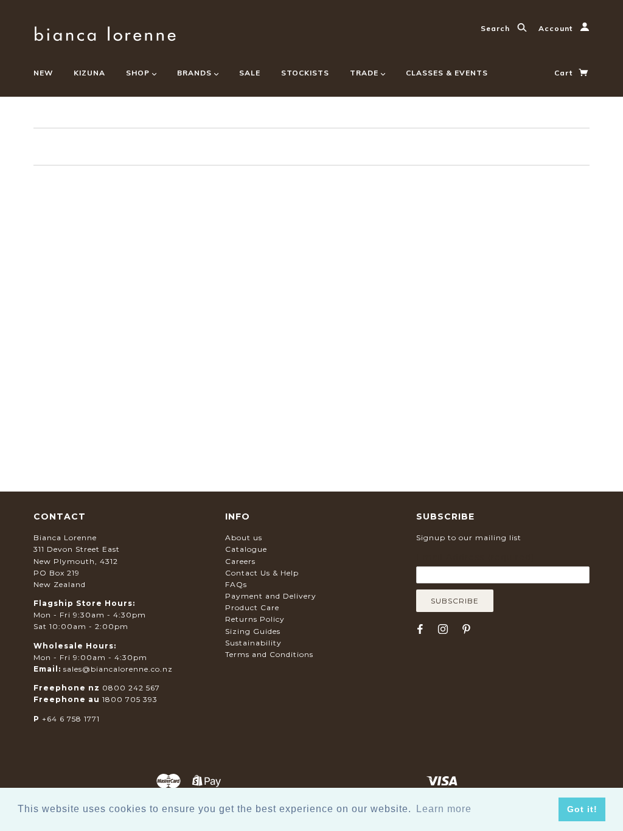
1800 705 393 (130, 699)
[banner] (104, 32)
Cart (564, 72)
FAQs (236, 584)
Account (556, 28)
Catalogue (246, 549)
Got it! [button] (582, 809)
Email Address (475, 557)
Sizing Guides (252, 631)
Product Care (252, 607)
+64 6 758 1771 (71, 718)
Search (496, 28)
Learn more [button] (444, 809)
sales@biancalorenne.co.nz (118, 668)
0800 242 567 (131, 687)
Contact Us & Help (262, 572)
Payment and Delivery (270, 595)
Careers (240, 561)
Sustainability (253, 642)
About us (243, 537)
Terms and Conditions (269, 654)
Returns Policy (255, 619)
